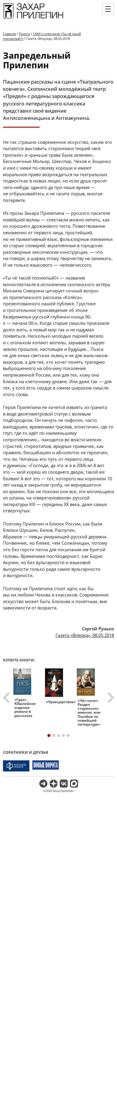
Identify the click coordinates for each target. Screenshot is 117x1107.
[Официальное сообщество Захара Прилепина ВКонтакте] (64, 784)
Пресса (24, 33)
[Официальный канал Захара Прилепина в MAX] (74, 784)
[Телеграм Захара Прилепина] (43, 784)
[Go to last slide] (7, 697)
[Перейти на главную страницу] (33, 18)
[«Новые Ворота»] (45, 765)
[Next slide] (110, 697)
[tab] (48, 735)
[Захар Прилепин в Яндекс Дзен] (54, 784)
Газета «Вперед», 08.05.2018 (85, 635)
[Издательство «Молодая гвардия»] (16, 765)
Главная (9, 33)
